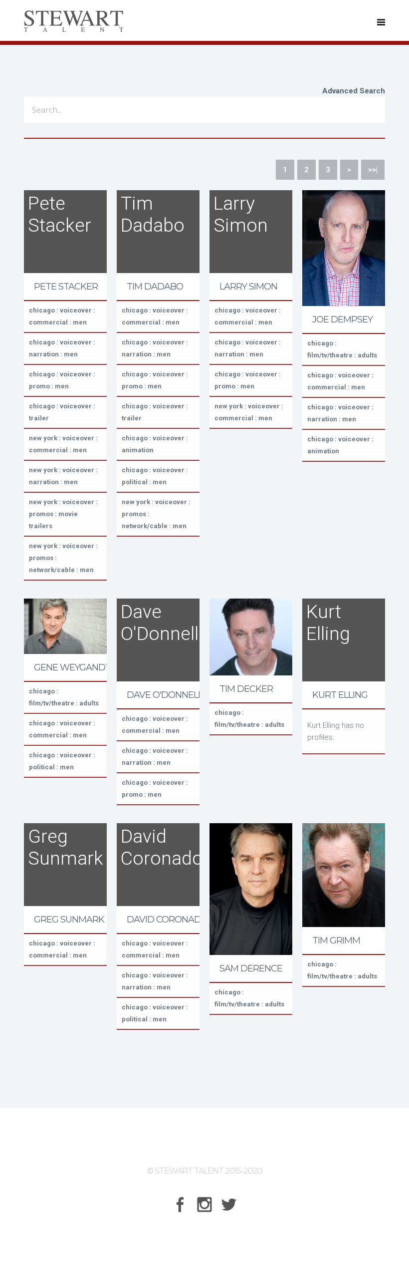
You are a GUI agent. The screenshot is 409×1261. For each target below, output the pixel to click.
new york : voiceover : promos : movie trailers (63, 514)
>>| (373, 169)
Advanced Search (353, 90)
